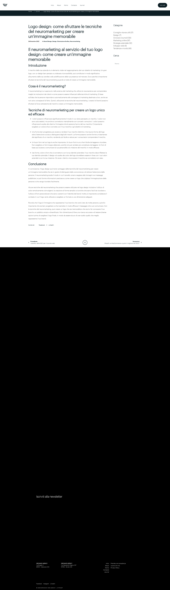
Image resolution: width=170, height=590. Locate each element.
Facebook (42, 225)
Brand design (48, 41)
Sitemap (60, 587)
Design (54, 41)
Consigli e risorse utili (121, 32)
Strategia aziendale (121, 43)
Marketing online (120, 40)
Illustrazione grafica (63, 41)
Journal (38, 11)
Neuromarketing (75, 41)
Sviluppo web (118, 46)
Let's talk (163, 4)
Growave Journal (120, 38)
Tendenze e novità (120, 48)
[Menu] (166, 295)
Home (30, 11)
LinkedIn (51, 225)
